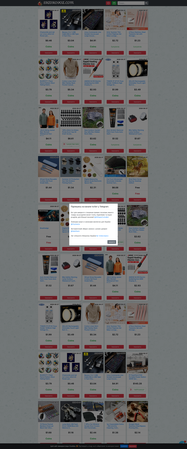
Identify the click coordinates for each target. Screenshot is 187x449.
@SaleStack (75, 231)
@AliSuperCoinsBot (101, 217)
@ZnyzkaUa (75, 224)
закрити (112, 242)
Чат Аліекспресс (102, 236)
